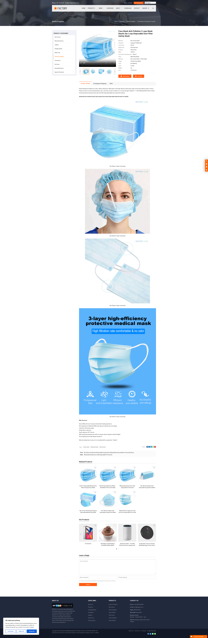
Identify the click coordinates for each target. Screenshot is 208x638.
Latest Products (113, 604)
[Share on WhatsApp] (153, 447)
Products (90, 607)
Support (90, 615)
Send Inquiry (126, 76)
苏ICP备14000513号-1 (92, 630)
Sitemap (144, 630)
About (125, 3)
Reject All (21, 631)
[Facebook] (148, 634)
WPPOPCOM (137, 609)
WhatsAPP (139, 612)
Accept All (32, 631)
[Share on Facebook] (147, 447)
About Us (90, 604)
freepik (73, 632)
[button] (116, 548)
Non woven (102, 447)
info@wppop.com (138, 607)
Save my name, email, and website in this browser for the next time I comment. (98, 580)
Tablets (57, 44)
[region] (21, 626)
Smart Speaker (113, 609)
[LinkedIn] (150, 634)
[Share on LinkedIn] (151, 447)
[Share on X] (149, 447)
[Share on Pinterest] (155, 447)
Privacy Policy (91, 620)
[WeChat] (155, 634)
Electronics (58, 37)
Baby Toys (57, 52)
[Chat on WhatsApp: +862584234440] (206, 163)
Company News (92, 609)
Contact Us (91, 617)
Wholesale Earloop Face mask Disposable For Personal (98, 454)
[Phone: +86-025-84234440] (206, 161)
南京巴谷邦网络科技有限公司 (68, 630)
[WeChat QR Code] (206, 169)
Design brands (58, 48)
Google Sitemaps (151, 630)
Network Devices (59, 41)
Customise (10, 631)
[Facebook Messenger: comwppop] (206, 166)
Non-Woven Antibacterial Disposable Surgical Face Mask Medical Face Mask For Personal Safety (109, 452)
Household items (59, 68)
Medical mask (94, 447)
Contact (130, 3)
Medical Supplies (59, 56)
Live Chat (139, 76)
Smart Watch (112, 612)
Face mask (86, 447)
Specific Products (59, 72)
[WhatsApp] (153, 634)
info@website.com (74, 3)
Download (90, 612)
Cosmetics (57, 60)
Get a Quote (138, 3)
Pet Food (57, 64)
